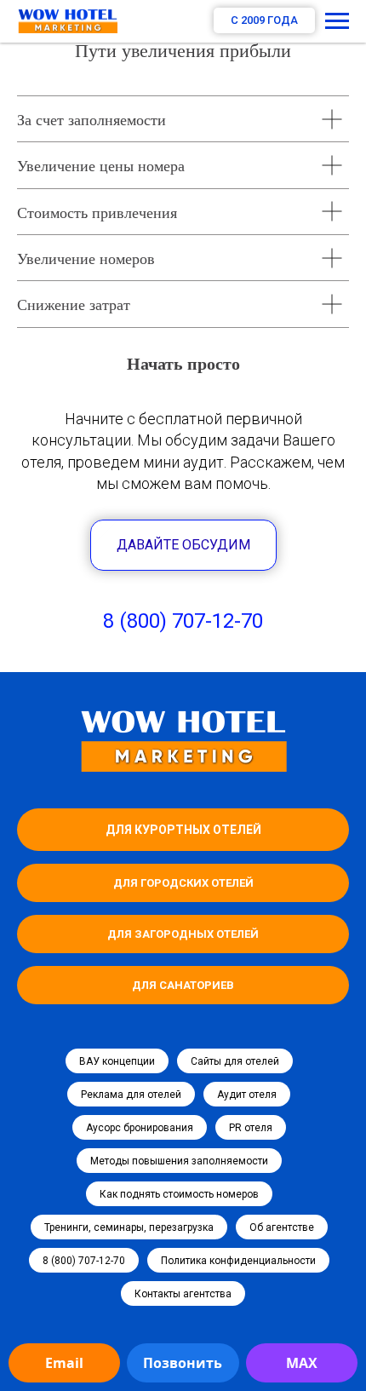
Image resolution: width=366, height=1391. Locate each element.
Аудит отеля (247, 1095)
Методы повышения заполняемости (179, 1161)
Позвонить (182, 1363)
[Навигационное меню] (337, 21)
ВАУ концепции (117, 1061)
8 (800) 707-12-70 (183, 621)
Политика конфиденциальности (238, 1261)
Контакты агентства (183, 1294)
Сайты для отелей (235, 1061)
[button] (183, 545)
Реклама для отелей (131, 1095)
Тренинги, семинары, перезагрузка (129, 1227)
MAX (301, 1363)
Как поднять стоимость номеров (179, 1194)
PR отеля (250, 1128)
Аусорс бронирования (139, 1128)
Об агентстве (281, 1227)
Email (64, 1363)
